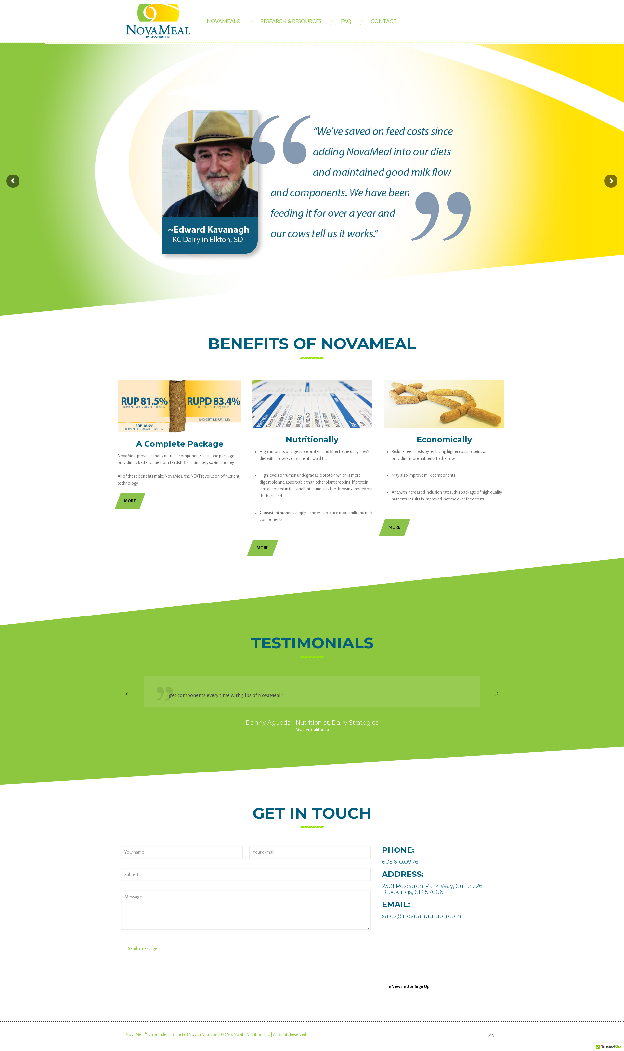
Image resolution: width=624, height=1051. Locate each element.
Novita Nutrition (203, 1034)
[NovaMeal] (158, 25)
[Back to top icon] (491, 1035)
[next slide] (497, 694)
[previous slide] (126, 694)
